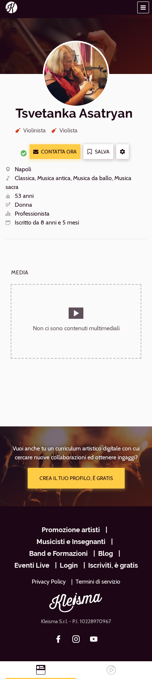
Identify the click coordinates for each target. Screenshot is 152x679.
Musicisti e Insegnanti (71, 541)
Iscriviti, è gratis (113, 565)
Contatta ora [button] (59, 151)
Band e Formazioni (58, 553)
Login (69, 565)
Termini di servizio (98, 581)
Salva (102, 151)
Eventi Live (31, 565)
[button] (143, 7)
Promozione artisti (71, 530)
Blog (105, 553)
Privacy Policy (49, 581)
